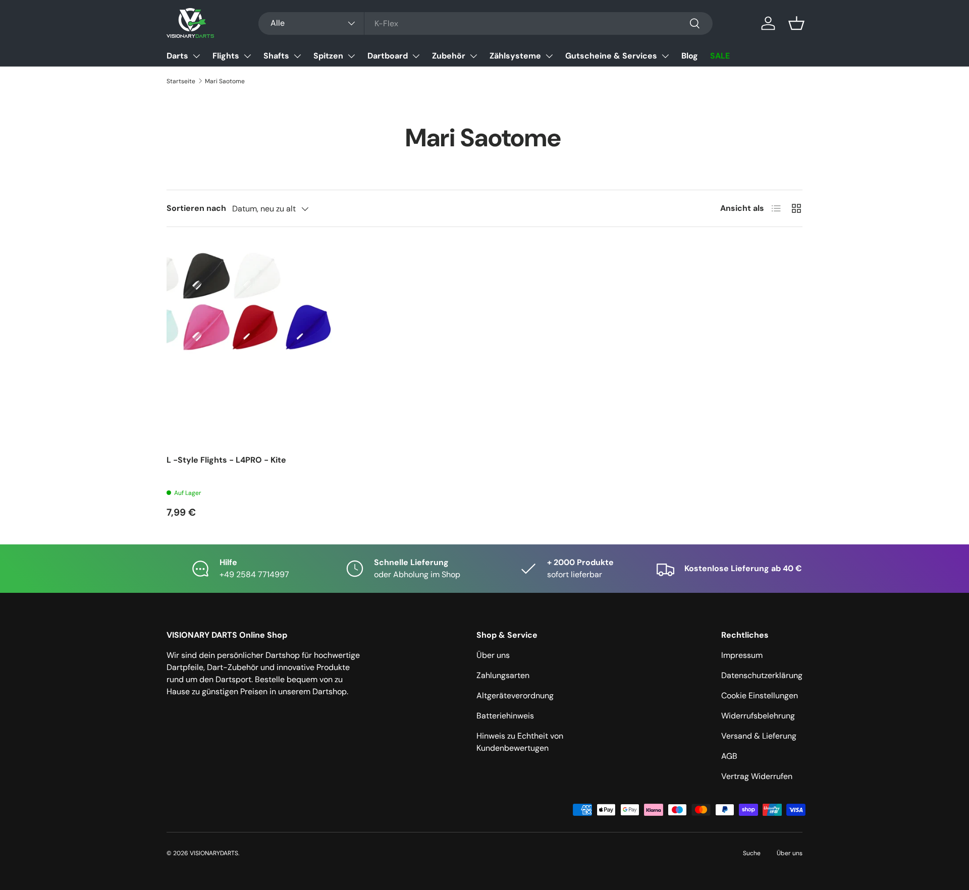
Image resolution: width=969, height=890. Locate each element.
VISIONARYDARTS (214, 853)
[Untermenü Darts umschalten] (196, 56)
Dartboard (387, 55)
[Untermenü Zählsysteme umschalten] (549, 56)
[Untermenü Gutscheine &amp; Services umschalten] (665, 56)
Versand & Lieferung (758, 736)
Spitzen (328, 55)
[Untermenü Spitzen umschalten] (351, 56)
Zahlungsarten (502, 675)
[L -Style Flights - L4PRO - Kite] (267, 343)
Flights (225, 55)
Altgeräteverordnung (515, 695)
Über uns (493, 655)
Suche (752, 853)
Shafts (276, 55)
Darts (177, 55)
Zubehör (448, 55)
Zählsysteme (515, 55)
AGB (729, 756)
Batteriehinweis (505, 715)
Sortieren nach (196, 208)
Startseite (181, 81)
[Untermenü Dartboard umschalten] (416, 56)
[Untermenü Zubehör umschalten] (473, 56)
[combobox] (485, 23)
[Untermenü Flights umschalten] (247, 56)
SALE (720, 55)
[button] (796, 23)
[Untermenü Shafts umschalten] (297, 56)
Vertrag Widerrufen (756, 776)
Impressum (742, 655)
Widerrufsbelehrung (758, 715)
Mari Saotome (225, 81)
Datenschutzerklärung (761, 675)
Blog (689, 55)
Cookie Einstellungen (759, 695)
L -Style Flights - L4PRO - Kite (226, 460)
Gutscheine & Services (611, 55)
